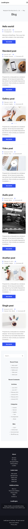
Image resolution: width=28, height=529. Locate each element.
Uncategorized (7, 31)
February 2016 (14, 392)
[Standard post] (14, 66)
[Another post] (14, 273)
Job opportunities (14, 461)
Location (14, 465)
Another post (8, 257)
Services (14, 458)
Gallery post (8, 98)
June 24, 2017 (7, 54)
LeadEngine (5, 2)
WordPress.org (14, 434)
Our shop (14, 459)
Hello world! (8, 26)
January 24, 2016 (8, 198)
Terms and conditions (14, 490)
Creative (6, 56)
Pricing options (14, 463)
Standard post (9, 50)
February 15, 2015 (8, 261)
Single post (7, 305)
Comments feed (15, 432)
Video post (7, 148)
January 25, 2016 (8, 152)
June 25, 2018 (7, 30)
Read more (9, 42)
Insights (11, 263)
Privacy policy (14, 492)
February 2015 (14, 397)
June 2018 (14, 387)
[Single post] (14, 321)
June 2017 (14, 390)
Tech (10, 153)
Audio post (7, 194)
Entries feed (15, 429)
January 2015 (14, 399)
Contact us (14, 496)
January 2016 (14, 394)
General (11, 56)
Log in (14, 427)
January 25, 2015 (8, 309)
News (14, 494)
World (10, 200)
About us (14, 489)
